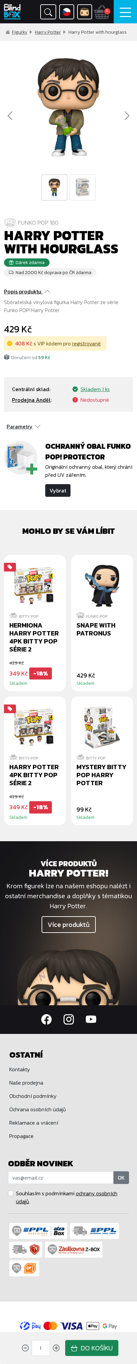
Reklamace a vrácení (33, 1123)
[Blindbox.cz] (13, 11)
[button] (48, 11)
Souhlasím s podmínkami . (66, 1197)
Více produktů (69, 925)
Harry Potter (48, 32)
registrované (86, 343)
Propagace (21, 1136)
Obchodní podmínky (33, 1096)
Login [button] (84, 11)
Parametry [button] (20, 426)
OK (121, 1178)
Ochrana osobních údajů (37, 1109)
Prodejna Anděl (31, 400)
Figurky (19, 32)
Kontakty (19, 1069)
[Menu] (125, 11)
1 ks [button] (95, 389)
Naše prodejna (26, 1083)
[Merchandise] (68, 976)
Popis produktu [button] (22, 291)
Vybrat (58, 490)
